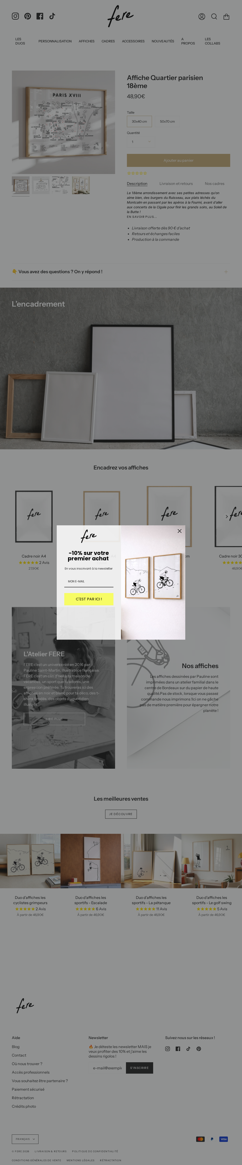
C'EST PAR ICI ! (89, 599)
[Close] (179, 531)
